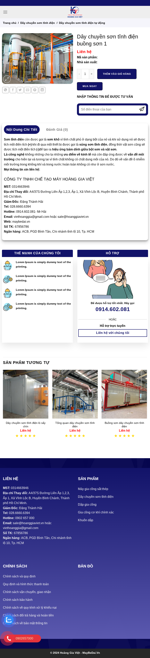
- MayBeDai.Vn (90, 652)
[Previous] (3, 407)
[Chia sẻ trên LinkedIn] (42, 90)
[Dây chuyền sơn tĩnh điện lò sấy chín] (25, 394)
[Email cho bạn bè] (27, 90)
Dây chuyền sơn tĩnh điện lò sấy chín (26, 424)
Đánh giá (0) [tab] (57, 130)
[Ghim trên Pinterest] (34, 90)
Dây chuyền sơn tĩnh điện (37, 22)
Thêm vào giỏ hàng (117, 74)
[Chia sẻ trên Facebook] (13, 90)
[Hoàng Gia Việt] (75, 12)
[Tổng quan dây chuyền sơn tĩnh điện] (75, 394)
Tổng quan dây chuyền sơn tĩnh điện (75, 424)
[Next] (147, 407)
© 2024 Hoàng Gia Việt (65, 652)
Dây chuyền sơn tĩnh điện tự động (82, 22)
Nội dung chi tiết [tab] (21, 130)
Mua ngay (90, 86)
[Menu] (5, 12)
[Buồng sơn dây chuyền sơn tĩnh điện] (124, 394)
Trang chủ (9, 22)
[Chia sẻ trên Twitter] (20, 90)
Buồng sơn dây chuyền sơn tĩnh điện (124, 424)
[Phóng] (7, 79)
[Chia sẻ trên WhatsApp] (5, 90)
